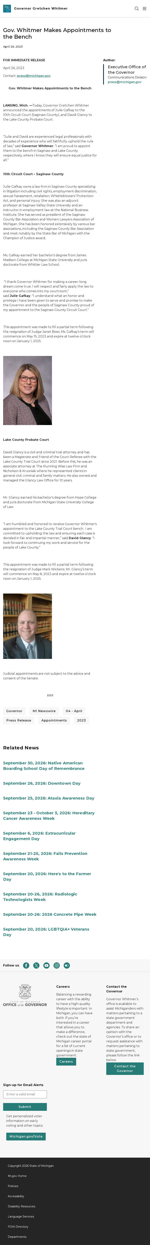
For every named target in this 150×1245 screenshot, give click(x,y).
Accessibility (16, 1196)
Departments (17, 1237)
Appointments (54, 720)
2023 (81, 720)
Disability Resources (21, 1206)
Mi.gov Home (17, 1176)
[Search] (136, 8)
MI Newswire (44, 711)
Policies (13, 1186)
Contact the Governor (125, 1068)
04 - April (74, 711)
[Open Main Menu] (144, 8)
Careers (66, 1061)
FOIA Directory (18, 1226)
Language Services (21, 1216)
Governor (14, 711)
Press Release (18, 720)
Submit (25, 1107)
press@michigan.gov (34, 76)
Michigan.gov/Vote (26, 1136)
